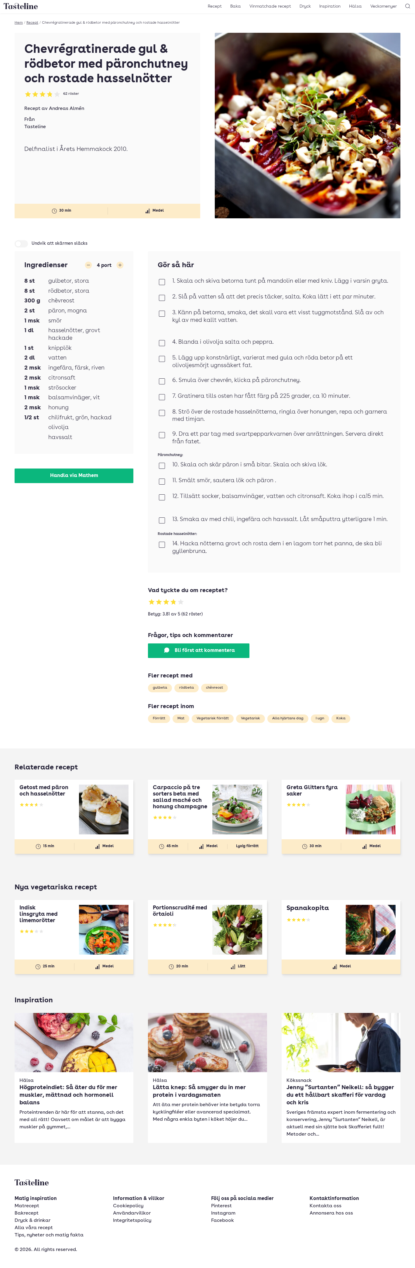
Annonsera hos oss (331, 1213)
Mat (180, 718)
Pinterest (221, 1206)
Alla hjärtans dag (288, 718)
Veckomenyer (383, 6)
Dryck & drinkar (32, 1220)
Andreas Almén (66, 108)
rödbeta (186, 688)
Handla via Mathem (74, 475)
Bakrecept (27, 1213)
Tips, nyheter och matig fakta (49, 1235)
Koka (340, 718)
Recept (215, 6)
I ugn (320, 718)
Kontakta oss (325, 1206)
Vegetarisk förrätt (213, 718)
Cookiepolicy (128, 1206)
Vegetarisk (250, 718)
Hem (19, 23)
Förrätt (159, 718)
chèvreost (214, 688)
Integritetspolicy (132, 1220)
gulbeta (160, 688)
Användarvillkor (132, 1213)
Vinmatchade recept (270, 6)
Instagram (223, 1213)
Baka (235, 6)
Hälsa (355, 6)
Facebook (222, 1220)
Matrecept (27, 1206)
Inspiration (330, 6)
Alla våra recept (34, 1227)
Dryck (305, 6)
